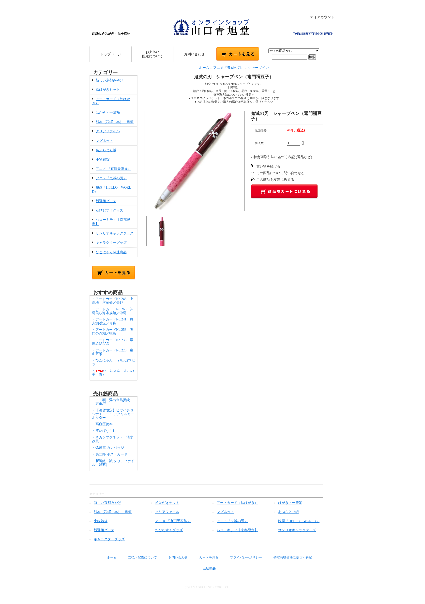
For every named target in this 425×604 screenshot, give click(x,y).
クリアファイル (108, 131)
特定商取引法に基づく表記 (292, 557)
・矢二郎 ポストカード (109, 454)
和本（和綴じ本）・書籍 (115, 122)
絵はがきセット (108, 89)
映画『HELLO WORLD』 (298, 521)
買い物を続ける (268, 166)
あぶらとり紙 (106, 150)
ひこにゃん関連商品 (111, 252)
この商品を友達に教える (275, 179)
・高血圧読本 (102, 424)
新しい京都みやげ (109, 80)
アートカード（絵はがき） (237, 503)
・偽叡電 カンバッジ (108, 448)
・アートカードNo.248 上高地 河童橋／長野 (112, 300)
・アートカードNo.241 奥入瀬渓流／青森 (112, 321)
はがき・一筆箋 (108, 112)
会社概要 (209, 568)
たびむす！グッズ (109, 210)
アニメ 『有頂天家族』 (113, 169)
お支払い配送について (152, 54)
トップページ (110, 54)
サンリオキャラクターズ (115, 233)
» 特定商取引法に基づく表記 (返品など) (281, 157)
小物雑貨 (102, 159)
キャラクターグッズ (111, 242)
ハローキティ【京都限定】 (237, 530)
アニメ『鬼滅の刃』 (111, 178)
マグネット (104, 141)
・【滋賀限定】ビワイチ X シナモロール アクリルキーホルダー (113, 414)
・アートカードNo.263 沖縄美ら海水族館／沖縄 (112, 311)
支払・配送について (142, 557)
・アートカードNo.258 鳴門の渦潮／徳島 (112, 331)
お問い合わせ (194, 54)
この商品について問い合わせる (280, 173)
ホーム (204, 68)
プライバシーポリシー (246, 557)
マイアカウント (322, 17)
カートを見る (208, 557)
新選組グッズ (106, 201)
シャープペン (258, 68)
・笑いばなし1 (103, 431)
